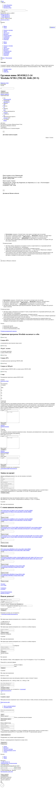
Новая (5, 120)
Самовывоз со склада (3, 588)
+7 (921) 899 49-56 (5, 17)
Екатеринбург (7, 6)
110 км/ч (6, 118)
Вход (3, 58)
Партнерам (6, 38)
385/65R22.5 (7, 102)
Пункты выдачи (5, 14)
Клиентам (6, 39)
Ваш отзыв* (4, 422)
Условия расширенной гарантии (9, 331)
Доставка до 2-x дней (3, 584)
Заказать (3, 91)
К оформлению (4, 775)
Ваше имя (3, 599)
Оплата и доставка (8, 30)
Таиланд (6, 112)
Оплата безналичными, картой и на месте (6, 592)
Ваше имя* (3, 409)
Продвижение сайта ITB (7, 771)
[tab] (10, 706)
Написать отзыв (5, 83)
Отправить (3, 651)
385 (4, 104)
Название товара (5, 604)
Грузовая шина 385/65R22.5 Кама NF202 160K (12, 575)
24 (4, 115)
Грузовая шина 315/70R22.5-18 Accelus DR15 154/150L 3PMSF (16, 511)
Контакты (6, 34)
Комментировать (5, 426)
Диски (5, 27)
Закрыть (3, 425)
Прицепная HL (7, 99)
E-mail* (2, 410)
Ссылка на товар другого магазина (10, 605)
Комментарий (4, 608)
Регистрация (9, 58)
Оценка (2, 455)
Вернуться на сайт (5, 702)
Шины (5, 26)
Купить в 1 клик (4, 92)
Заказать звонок (4, 632)
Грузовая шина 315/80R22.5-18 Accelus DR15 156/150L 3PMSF (16, 520)
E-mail (2, 602)
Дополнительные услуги (10, 750)
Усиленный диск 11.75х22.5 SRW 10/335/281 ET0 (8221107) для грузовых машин (21, 528)
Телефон (3, 601)
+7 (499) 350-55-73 (5, 15)
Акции (5, 31)
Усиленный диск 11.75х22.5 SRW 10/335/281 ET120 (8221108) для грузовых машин (21, 537)
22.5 (5, 110)
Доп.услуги (6, 32)
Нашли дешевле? (5, 94)
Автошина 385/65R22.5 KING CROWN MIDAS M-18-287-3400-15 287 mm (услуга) (21, 558)
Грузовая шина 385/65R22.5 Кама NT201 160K (12, 567)
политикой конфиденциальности (9, 468)
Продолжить (4, 742)
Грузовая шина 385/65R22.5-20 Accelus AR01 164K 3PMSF (15, 550)
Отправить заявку (5, 492)
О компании (7, 36)
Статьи (5, 751)
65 (4, 107)
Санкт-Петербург (8, 5)
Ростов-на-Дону (7, 7)
